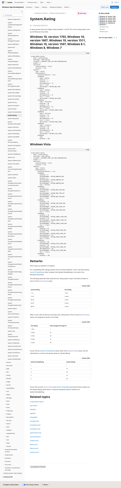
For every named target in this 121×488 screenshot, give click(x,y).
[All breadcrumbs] (31, 13)
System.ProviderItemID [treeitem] (14, 112)
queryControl (34, 452)
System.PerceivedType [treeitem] (14, 96)
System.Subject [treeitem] (12, 308)
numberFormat (35, 429)
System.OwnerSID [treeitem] (13, 64)
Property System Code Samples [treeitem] (13, 473)
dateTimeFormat (35, 433)
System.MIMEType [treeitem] (13, 44)
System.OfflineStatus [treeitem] (14, 56)
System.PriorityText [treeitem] (13, 105)
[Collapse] (22, 11)
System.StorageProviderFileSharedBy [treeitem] (15, 249)
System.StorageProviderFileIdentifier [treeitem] (15, 219)
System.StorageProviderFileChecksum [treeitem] (15, 196)
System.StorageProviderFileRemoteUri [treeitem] (15, 241)
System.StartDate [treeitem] (13, 174)
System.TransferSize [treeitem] (14, 352)
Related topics (104, 31)
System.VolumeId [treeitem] (13, 356)
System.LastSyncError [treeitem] (14, 19)
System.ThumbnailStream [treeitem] (13, 327)
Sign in (117, 2)
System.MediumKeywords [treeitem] (13, 34)
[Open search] (112, 2)
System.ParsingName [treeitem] (14, 89)
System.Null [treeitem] (11, 47)
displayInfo (33, 417)
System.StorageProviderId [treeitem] (13, 278)
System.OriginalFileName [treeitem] (13, 60)
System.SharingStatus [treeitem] (14, 145)
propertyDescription (37, 402)
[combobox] (12, 15)
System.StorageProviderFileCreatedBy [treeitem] (15, 204)
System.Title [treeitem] (11, 331)
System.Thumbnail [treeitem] (13, 317)
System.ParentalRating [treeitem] (14, 68)
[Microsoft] (3, 2)
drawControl (34, 441)
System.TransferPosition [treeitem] (15, 349)
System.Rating (43, 281)
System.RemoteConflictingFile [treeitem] (14, 123)
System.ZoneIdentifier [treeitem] (14, 359)
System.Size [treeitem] (11, 157)
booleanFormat (35, 425)
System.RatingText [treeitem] (13, 118)
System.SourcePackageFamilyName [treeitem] (15, 169)
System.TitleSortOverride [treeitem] (13, 335)
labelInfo (33, 409)
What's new (105, 7)
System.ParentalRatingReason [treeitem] (14, 72)
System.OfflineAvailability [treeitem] (13, 52)
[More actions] (89, 13)
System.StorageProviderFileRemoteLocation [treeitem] (15, 234)
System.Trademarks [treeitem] (13, 343)
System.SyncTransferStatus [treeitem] (13, 313)
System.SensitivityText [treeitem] (14, 130)
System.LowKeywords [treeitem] (14, 30)
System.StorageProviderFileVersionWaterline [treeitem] (15, 264)
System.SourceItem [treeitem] (13, 164)
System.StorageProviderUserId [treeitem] (14, 304)
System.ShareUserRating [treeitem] (13, 141)
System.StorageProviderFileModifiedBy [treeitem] (15, 226)
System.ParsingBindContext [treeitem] (14, 85)
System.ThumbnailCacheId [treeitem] (13, 321)
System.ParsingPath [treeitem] (14, 92)
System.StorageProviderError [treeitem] (14, 190)
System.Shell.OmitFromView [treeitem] (12, 150)
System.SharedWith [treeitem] (13, 137)
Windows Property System (57, 13)
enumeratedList (35, 437)
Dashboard (114, 7)
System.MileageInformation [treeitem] (14, 40)
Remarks (102, 29)
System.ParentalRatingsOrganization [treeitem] (15, 79)
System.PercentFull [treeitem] (13, 99)
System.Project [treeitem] (12, 109)
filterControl (34, 448)
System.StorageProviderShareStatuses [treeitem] (15, 285)
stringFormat (34, 421)
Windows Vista (104, 27)
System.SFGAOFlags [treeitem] (13, 133)
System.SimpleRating (37, 272)
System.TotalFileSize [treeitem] (14, 340)
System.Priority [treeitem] (12, 102)
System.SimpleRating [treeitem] (14, 154)
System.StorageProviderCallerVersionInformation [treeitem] (15, 183)
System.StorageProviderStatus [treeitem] (14, 299)
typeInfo (33, 413)
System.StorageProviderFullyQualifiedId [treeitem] (15, 272)
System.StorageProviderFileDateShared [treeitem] (15, 211)
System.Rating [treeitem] (12, 115)
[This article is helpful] (114, 38)
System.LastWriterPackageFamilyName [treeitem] (15, 25)
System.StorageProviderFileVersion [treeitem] (15, 257)
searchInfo (33, 406)
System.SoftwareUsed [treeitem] (14, 160)
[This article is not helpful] (116, 38)
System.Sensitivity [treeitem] (13, 127)
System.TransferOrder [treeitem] (14, 346)
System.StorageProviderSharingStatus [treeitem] (15, 292)
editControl (34, 444)
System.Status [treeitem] (12, 178)
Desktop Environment (41, 13)
